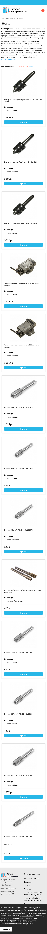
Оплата (27, 885)
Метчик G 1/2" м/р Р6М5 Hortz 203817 (18, 775)
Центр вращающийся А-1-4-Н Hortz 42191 (20, 162)
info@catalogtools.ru (9, 59)
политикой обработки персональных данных (18, 921)
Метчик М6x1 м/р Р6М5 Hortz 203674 (18, 530)
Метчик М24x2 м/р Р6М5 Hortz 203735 (18, 407)
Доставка (27, 882)
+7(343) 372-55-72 (7, 885)
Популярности (22, 66)
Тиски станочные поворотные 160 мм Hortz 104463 (21, 284)
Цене (31, 66)
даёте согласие (26, 915)
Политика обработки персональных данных (32, 899)
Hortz (21, 18)
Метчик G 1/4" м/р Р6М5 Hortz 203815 (18, 652)
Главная (5, 18)
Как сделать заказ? (31, 878)
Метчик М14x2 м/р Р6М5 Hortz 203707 (18, 469)
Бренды (13, 18)
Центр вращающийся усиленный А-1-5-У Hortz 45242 (23, 100)
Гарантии (27, 889)
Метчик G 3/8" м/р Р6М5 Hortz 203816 (18, 714)
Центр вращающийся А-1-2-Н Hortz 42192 (20, 223)
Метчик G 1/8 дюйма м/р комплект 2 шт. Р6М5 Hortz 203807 (22, 591)
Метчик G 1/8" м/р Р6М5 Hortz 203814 (18, 836)
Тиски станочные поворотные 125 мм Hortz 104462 (21, 346)
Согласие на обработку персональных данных (33, 893)
